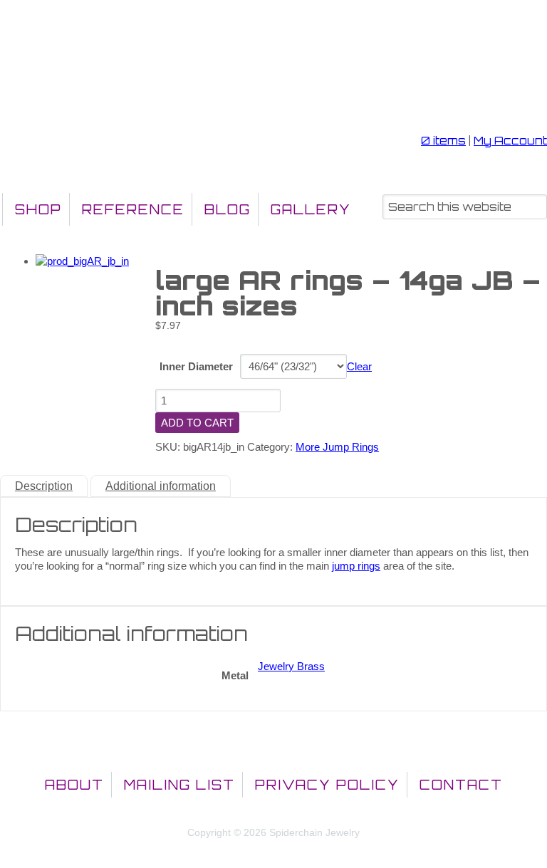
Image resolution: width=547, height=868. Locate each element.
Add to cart (197, 423)
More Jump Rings (337, 447)
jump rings (356, 566)
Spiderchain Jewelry (81, 75)
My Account (510, 140)
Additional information (160, 486)
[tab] (44, 486)
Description (44, 486)
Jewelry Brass (291, 666)
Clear (359, 366)
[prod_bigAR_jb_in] (82, 261)
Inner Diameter (196, 366)
